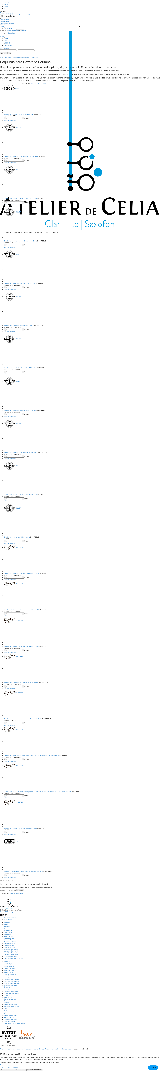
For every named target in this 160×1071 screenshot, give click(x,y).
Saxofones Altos (8, 963)
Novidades (7, 987)
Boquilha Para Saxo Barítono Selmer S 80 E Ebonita (19, 283)
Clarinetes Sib (8, 931)
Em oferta (4, 24)
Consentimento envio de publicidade (14, 1023)
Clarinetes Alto (8, 940)
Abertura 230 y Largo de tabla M (49, 755)
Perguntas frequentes (10, 918)
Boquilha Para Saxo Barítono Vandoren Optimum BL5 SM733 (22, 792)
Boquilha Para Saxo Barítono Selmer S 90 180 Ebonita (20, 410)
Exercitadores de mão (10, 999)
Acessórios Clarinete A (10, 956)
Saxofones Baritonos (10, 968)
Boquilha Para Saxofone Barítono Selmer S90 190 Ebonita (21, 452)
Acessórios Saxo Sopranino (12, 983)
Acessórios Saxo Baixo (10, 985)
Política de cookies (9, 1021)
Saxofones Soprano (9, 967)
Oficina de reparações (10, 1004)
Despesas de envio (9, 1017)
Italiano (6, 8)
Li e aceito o (12, 893)
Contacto (6, 1014)
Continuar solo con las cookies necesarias (13, 1070)
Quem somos (8, 919)
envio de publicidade (16, 893)
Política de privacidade (10, 1019)
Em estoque (5, 19)
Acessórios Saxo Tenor (10, 978)
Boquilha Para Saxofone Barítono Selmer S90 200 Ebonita (21, 495)
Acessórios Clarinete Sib (11, 949)
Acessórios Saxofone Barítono (15, 30)
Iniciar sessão (10, 13)
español (6, 5)
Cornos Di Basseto (9, 943)
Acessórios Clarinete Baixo (11, 953)
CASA (1, 57)
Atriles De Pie (8, 997)
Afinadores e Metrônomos (11, 993)
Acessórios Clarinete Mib (11, 951)
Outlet (5, 1010)
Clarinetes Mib (8, 932)
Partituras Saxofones (10, 974)
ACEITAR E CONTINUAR (34, 1070)
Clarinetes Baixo (8, 936)
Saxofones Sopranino (10, 970)
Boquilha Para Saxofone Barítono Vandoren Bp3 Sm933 (20, 828)
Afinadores (7, 995)
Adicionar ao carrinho (10, 120)
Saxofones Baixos (9, 972)
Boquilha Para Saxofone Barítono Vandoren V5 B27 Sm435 (21, 610)
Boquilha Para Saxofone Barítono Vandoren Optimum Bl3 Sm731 (23, 719)
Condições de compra (10, 1016)
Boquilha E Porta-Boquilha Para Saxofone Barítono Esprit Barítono (23, 871)
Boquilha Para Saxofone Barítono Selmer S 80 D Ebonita (20, 241)
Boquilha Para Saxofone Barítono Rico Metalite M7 (19, 114)
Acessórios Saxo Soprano (11, 980)
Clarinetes (7, 922)
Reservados (5, 21)
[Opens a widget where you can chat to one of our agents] (153, 1067)
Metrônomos (7, 1001)
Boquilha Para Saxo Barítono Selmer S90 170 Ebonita (20, 368)
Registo (2, 13)
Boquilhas (10, 33)
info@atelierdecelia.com (17, 912)
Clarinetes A (7, 934)
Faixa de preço (4, 48)
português (7, 3)
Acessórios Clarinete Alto (11, 955)
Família (2, 26)
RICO (6, 40)
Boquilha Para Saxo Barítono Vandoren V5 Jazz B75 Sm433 (21, 682)
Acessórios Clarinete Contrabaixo (13, 958)
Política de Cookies (5, 1049)
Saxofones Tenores (9, 965)
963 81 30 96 (4, 912)
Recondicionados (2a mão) (12, 1006)
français (6, 6)
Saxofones (8, 28)
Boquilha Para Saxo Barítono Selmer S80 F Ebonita (19, 325)
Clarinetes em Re (9, 945)
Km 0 (5, 1008)
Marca (2, 36)
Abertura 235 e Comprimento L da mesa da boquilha (55, 792)
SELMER (7, 43)
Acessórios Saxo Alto (10, 976)
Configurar (15, 1068)
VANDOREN (8, 45)
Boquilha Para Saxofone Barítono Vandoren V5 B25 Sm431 (21, 573)
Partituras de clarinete (10, 947)
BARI (6, 38)
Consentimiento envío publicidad (21, 1049)
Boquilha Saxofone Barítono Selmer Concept (17, 537)
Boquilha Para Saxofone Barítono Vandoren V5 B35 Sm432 (21, 646)
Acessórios (7, 926)
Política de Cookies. (6, 1065)
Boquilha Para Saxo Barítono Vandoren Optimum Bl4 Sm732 (22, 755)
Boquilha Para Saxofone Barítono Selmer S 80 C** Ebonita (21, 199)
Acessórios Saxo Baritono (11, 981)
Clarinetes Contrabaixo (10, 942)
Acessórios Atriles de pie (11, 992)
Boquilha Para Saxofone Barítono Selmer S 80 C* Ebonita (21, 156)
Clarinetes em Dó (9, 938)
